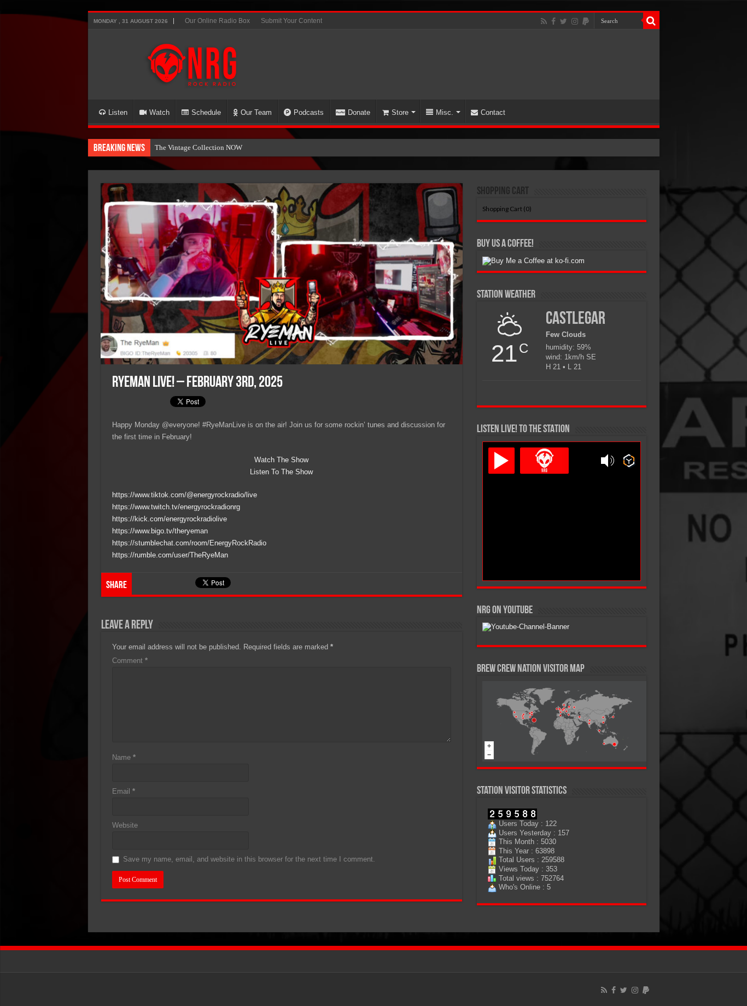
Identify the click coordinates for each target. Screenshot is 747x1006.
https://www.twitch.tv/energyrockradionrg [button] (176, 507)
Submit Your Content (291, 21)
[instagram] (574, 21)
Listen (117, 112)
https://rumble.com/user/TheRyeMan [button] (170, 555)
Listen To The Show (281, 472)
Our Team (256, 112)
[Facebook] (553, 21)
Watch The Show (281, 460)
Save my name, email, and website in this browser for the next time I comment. (249, 859)
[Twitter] (563, 21)
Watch (159, 112)
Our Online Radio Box (217, 21)
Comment (130, 660)
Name (124, 757)
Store (400, 112)
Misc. (444, 112)
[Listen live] (501, 460)
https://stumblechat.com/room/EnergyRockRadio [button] (189, 543)
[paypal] (585, 21)
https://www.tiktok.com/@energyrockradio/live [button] (184, 495)
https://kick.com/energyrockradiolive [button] (169, 519)
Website (125, 825)
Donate (359, 112)
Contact (493, 112)
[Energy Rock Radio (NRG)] (192, 62)
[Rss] (544, 21)
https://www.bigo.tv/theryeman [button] (160, 531)
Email (123, 791)
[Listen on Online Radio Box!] (629, 460)
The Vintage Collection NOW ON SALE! (215, 147)
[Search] (651, 21)
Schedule (206, 112)
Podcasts (309, 112)
